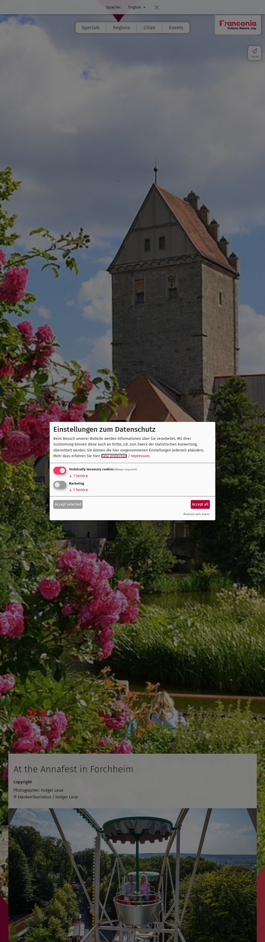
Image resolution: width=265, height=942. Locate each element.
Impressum (140, 456)
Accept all (200, 504)
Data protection (114, 456)
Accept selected (68, 504)
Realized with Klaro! (196, 514)
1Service (78, 476)
